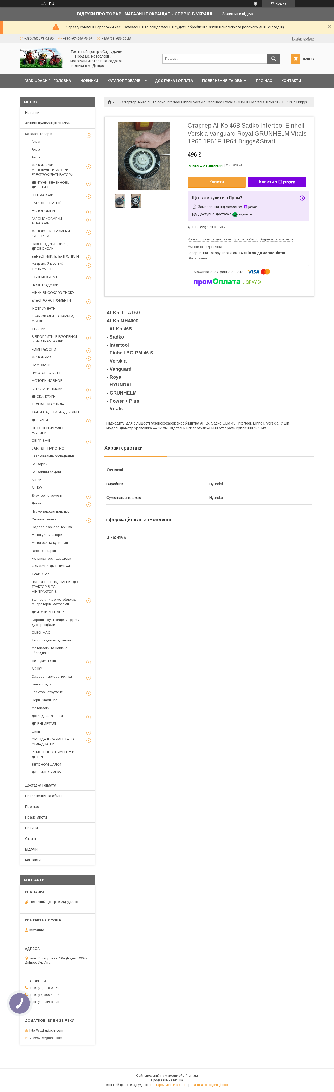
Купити (216, 182)
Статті (30, 839)
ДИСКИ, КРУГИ (44, 396)
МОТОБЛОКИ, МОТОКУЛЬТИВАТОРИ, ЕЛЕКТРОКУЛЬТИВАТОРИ (52, 170)
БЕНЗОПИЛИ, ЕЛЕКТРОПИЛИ (55, 256)
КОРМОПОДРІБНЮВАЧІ (51, 566)
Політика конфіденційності (210, 1085)
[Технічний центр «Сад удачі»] (42, 67)
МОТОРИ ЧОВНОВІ (47, 381)
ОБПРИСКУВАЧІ (45, 277)
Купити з (268, 182)
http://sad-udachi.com (46, 1030)
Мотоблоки (41, 708)
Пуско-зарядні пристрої (51, 511)
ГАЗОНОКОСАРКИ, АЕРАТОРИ (47, 221)
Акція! (36, 480)
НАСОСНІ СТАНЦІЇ (47, 373)
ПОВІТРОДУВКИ (45, 285)
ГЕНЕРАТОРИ (42, 195)
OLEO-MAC (41, 632)
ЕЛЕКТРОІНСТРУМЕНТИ (51, 300)
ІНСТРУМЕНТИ (44, 308)
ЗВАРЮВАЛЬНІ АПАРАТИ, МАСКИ (53, 318)
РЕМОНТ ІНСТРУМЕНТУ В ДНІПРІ (53, 754)
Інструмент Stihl (44, 661)
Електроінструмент (47, 495)
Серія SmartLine (44, 700)
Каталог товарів (38, 134)
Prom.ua (192, 1075)
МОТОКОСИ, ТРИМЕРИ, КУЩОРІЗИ (51, 233)
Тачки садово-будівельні (52, 640)
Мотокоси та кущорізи (50, 543)
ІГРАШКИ (39, 329)
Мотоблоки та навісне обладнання (49, 650)
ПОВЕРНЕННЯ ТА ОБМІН (224, 81)
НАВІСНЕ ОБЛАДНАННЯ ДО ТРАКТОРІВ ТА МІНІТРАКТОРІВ (55, 586)
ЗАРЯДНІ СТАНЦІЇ (47, 203)
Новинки (32, 112)
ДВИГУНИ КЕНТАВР (48, 612)
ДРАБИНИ (40, 420)
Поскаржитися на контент (169, 1085)
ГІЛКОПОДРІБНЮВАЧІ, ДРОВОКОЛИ (50, 246)
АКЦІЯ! (37, 669)
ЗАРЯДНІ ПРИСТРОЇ (49, 448)
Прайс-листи (36, 817)
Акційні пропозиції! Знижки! (48, 123)
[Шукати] (273, 59)
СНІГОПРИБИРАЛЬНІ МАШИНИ (48, 430)
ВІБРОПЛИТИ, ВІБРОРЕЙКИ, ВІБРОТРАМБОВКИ (55, 339)
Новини (31, 828)
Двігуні (37, 503)
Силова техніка (44, 519)
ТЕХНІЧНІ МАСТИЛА (48, 404)
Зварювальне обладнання (53, 456)
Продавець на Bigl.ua (167, 1080)
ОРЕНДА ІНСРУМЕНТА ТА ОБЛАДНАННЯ (53, 741)
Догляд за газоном (47, 716)
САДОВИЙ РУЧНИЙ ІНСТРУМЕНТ (48, 266)
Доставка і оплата (40, 785)
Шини (36, 731)
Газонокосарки (44, 551)
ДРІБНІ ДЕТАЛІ (44, 724)
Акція (36, 141)
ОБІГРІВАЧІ (41, 440)
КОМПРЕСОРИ (44, 349)
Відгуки (31, 849)
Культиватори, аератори (51, 558)
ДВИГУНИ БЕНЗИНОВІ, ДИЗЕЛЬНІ (50, 184)
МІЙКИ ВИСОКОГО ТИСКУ (53, 293)
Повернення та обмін (43, 796)
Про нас (32, 806)
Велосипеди (41, 684)
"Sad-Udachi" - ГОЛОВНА (48, 81)
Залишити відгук (237, 14)
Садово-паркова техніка (52, 527)
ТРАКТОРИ (40, 574)
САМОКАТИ (41, 365)
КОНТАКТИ (291, 81)
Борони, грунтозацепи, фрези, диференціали (56, 622)
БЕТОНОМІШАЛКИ (46, 764)
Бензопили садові (46, 472)
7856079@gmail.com (46, 1038)
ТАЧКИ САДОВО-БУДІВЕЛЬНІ (56, 412)
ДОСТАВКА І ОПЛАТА (174, 81)
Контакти (33, 860)
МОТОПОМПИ (43, 211)
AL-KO (37, 488)
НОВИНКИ (89, 81)
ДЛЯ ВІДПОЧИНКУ (46, 772)
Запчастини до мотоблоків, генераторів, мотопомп (54, 601)
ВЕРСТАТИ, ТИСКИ (47, 389)
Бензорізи (39, 464)
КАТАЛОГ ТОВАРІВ (124, 81)
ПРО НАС (264, 81)
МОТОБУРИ (41, 357)
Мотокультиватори (47, 535)
